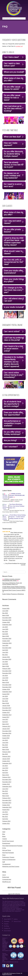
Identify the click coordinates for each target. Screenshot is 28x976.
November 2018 (6, 687)
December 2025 (6, 617)
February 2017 (6, 726)
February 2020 (6, 668)
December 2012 (6, 800)
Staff (3, 862)
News (4, 855)
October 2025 (6, 622)
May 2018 (5, 701)
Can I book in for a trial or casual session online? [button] (13, 348)
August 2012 (5, 809)
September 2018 (7, 691)
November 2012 (6, 802)
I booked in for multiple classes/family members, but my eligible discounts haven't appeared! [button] (13, 361)
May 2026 (5, 613)
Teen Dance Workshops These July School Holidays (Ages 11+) (16, 506)
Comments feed (6, 879)
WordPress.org (6, 881)
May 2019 (5, 680)
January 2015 (6, 758)
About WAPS (7, 919)
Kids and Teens (6, 850)
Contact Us (7, 928)
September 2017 (7, 715)
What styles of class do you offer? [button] (13, 79)
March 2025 (5, 636)
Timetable (6, 921)
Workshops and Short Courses (10, 866)
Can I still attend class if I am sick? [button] (14, 300)
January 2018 (6, 705)
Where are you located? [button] (14, 72)
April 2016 (5, 747)
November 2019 (6, 673)
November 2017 (6, 710)
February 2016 (6, 752)
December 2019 (6, 671)
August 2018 (5, 694)
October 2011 (6, 823)
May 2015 (5, 754)
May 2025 (5, 631)
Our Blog (6, 926)
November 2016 (6, 733)
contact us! (19, 46)
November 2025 (6, 620)
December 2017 (6, 708)
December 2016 (6, 731)
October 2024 (6, 641)
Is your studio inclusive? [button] (14, 307)
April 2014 (5, 772)
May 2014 (5, 770)
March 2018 (5, 703)
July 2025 (5, 627)
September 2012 (7, 807)
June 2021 (5, 652)
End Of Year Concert (8, 841)
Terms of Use (17, 921)
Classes (4, 838)
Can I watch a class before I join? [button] (12, 65)
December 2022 (6, 647)
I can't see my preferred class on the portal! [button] (14, 339)
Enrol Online (7, 930)
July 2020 (5, 661)
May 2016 (5, 745)
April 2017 (5, 721)
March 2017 (5, 724)
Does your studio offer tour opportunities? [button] (13, 414)
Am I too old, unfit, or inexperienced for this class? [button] (13, 262)
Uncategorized (6, 864)
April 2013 (5, 793)
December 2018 (6, 684)
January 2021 (6, 657)
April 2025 (5, 634)
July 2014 (5, 765)
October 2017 (6, 712)
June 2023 (5, 645)
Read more (12, 560)
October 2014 (6, 761)
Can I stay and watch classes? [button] (12, 222)
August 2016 (5, 738)
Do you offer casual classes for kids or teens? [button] (12, 97)
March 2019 (5, 682)
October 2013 (6, 784)
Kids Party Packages (8, 852)
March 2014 (5, 775)
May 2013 (5, 791)
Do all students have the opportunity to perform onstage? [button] (12, 404)
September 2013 (7, 786)
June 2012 (5, 814)
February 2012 (6, 821)
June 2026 (5, 610)
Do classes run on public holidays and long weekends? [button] (12, 175)
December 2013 (6, 779)
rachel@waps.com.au (12, 962)
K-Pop (4, 848)
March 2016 (5, 749)
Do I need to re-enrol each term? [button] (13, 185)
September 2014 (7, 763)
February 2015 (6, 756)
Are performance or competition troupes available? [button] (12, 423)
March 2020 (5, 666)
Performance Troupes (8, 857)
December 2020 (6, 659)
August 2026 (5, 608)
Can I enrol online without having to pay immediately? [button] (13, 375)
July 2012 (5, 812)
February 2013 (6, 798)
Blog (3, 834)
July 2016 (5, 740)
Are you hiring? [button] (10, 440)
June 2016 (5, 742)
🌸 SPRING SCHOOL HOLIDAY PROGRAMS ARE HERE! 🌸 (17, 495)
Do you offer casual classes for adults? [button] (12, 88)
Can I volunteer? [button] (11, 447)
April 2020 (5, 664)
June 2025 (5, 629)
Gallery (16, 919)
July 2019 (5, 675)
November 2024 (6, 638)
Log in (4, 875)
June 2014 (5, 768)
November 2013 (6, 782)
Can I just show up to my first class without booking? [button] (13, 108)
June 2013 (5, 788)
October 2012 (6, 805)
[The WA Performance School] (14, 15)
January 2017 (6, 728)
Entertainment (6, 843)
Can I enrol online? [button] (12, 331)
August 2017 (5, 717)
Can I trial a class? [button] (11, 57)
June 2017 (5, 719)
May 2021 (5, 654)
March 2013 (5, 795)
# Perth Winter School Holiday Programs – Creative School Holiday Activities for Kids (17, 516)
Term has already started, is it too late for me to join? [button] (13, 164)
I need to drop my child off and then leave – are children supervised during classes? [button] (14, 241)
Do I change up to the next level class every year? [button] (13, 290)
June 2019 (5, 678)
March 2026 (5, 615)
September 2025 (7, 624)
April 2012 (5, 819)
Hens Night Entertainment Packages (12, 845)
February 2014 (6, 777)
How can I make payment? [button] (10, 144)
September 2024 (7, 643)
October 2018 (6, 689)
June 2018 (5, 698)
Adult (3, 831)
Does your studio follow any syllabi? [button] (14, 280)
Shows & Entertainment (8, 859)
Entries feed (5, 877)
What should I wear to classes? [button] (13, 252)
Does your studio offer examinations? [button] (13, 272)
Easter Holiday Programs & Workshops (13, 594)
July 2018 (5, 696)
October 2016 (6, 735)
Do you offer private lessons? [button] (12, 231)
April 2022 (5, 650)
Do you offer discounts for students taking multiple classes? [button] (13, 154)
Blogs (4, 836)
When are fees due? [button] (12, 137)
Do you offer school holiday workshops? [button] (12, 433)
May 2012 (5, 816)
